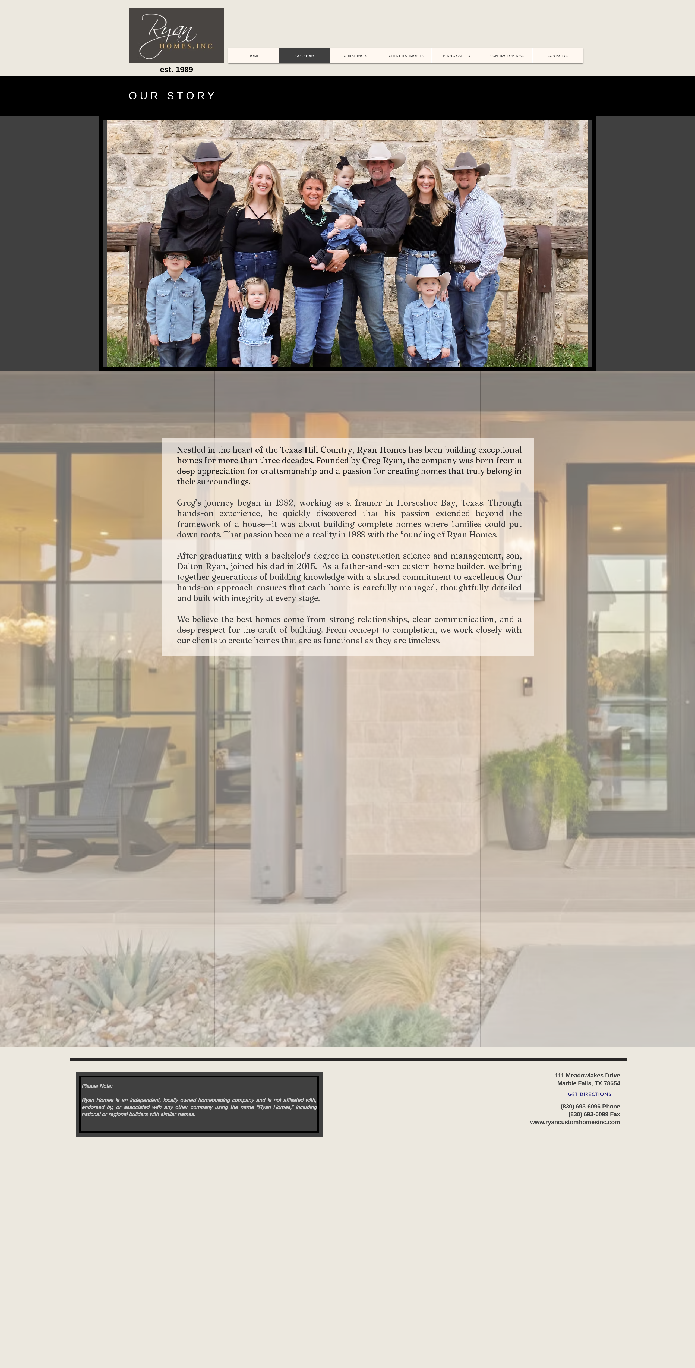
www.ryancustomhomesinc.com (575, 1122)
